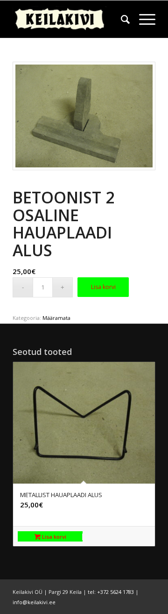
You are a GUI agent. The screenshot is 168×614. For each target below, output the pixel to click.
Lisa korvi (103, 287)
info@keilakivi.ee (34, 602)
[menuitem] (121, 19)
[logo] (70, 19)
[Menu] (142, 19)
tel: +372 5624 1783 (111, 591)
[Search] (121, 19)
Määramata (56, 317)
